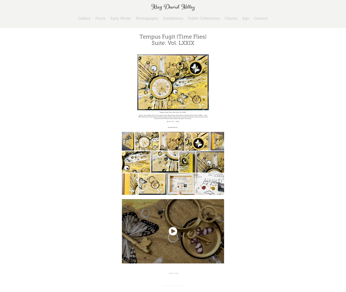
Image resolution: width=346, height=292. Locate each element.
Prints (100, 18)
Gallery (84, 18)
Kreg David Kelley (173, 7)
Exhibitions (173, 18)
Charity (231, 18)
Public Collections (204, 18)
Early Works (120, 18)
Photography (147, 18)
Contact (261, 18)
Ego (245, 18)
